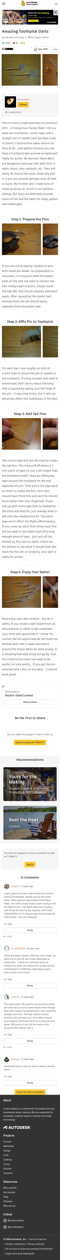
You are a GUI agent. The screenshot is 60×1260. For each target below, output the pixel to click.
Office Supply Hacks (38, 37)
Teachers (8, 1173)
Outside (7, 1168)
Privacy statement (15, 1244)
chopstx (15, 886)
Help (5, 1196)
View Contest (30, 702)
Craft (5, 1155)
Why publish (10, 1187)
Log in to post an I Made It (30, 742)
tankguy (15, 1059)
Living (20, 37)
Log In (30, 864)
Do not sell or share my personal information (29, 1248)
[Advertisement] (30, 17)
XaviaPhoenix (18, 948)
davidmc (9, 37)
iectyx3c (15, 997)
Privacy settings (36, 1244)
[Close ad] (55, 12)
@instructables (16, 1220)
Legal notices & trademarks (20, 1253)
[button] (3, 4)
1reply (9, 936)
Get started (9, 1192)
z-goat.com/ (15, 112)
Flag (9, 924)
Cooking (7, 1159)
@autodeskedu (16, 1227)
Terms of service (37, 1239)
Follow (23, 104)
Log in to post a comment (30, 1092)
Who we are (9, 1205)
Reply (30, 930)
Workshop (8, 1146)
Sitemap (7, 1201)
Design (7, 1150)
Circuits (7, 1141)
